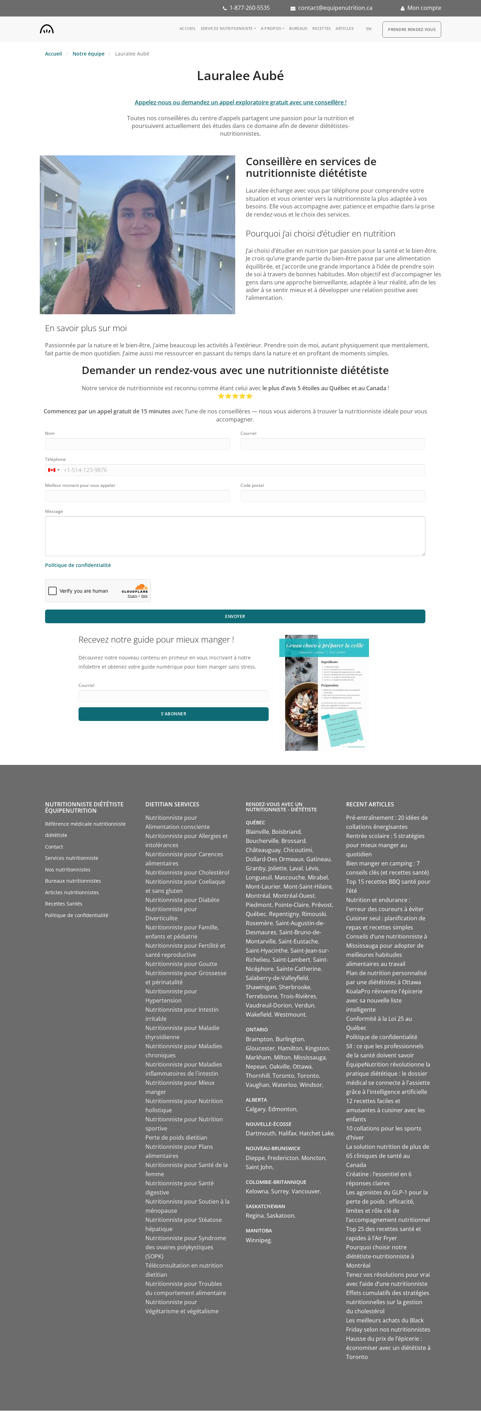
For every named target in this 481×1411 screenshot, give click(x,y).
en (369, 28)
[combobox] (53, 470)
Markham (258, 1057)
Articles (344, 28)
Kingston (317, 1048)
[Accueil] (47, 27)
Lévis (312, 868)
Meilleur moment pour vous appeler (80, 485)
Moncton (313, 1158)
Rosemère (259, 923)
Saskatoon (280, 1215)
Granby (256, 868)
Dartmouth (261, 1133)
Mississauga (310, 1057)
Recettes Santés (63, 903)
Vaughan (257, 1085)
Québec (256, 914)
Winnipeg (258, 1240)
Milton (282, 1057)
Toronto (283, 1076)
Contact (54, 846)
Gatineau (318, 859)
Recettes (321, 28)
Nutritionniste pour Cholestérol (187, 872)
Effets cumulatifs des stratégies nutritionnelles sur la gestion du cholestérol (387, 1302)
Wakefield (258, 1014)
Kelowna (257, 1191)
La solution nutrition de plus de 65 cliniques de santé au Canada (387, 1156)
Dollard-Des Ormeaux (275, 859)
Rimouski (314, 914)
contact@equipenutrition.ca (335, 8)
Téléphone (55, 459)
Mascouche (290, 877)
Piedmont (259, 905)
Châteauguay (263, 850)
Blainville (257, 832)
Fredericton (283, 1158)
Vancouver (306, 1191)
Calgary (256, 1109)
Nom (50, 433)
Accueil (188, 28)
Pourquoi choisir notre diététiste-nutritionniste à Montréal (380, 1256)
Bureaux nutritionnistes (73, 880)
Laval (296, 868)
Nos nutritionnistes (67, 869)
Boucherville (262, 841)
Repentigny (284, 914)
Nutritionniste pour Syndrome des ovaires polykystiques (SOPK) (185, 1247)
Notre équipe (89, 53)
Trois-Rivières (298, 996)
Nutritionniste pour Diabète (182, 900)
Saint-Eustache (298, 941)
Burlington (290, 1039)
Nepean (256, 1066)
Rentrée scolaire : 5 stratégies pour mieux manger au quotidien (385, 845)
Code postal (252, 485)
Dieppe (255, 1158)
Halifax (287, 1133)
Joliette (277, 868)
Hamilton (290, 1048)
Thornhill (258, 1076)
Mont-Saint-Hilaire (307, 886)
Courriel (248, 433)
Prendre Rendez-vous (412, 29)
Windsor (311, 1085)
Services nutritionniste (227, 28)
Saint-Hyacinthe (267, 950)
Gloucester (260, 1048)
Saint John (259, 1167)
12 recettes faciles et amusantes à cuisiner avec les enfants (385, 1110)
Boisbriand (286, 832)
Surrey (280, 1191)
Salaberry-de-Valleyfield (277, 978)
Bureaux (298, 28)
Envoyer (235, 616)
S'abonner (174, 714)
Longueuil (259, 877)
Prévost (322, 905)
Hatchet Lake (316, 1133)
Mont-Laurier (263, 886)
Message (54, 511)
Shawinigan (261, 987)
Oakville (279, 1066)
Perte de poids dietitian (176, 1137)
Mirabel (318, 877)
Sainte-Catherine (298, 969)
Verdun (304, 1005)
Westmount (290, 1014)
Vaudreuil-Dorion (269, 1005)
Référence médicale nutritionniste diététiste (85, 829)
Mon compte (424, 8)
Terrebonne (261, 996)
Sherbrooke (294, 987)
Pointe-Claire (292, 905)
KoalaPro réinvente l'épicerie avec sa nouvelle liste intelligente (384, 1000)
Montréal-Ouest (294, 896)
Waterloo (284, 1085)
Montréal (258, 896)
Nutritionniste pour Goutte (181, 964)
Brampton (259, 1039)
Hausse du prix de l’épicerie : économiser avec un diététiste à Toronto (388, 1348)
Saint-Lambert (291, 960)
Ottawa (302, 1066)
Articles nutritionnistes (72, 892)
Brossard (293, 841)
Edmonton (282, 1109)
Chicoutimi (297, 850)
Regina (255, 1215)
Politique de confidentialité (78, 565)
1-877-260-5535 (250, 8)
